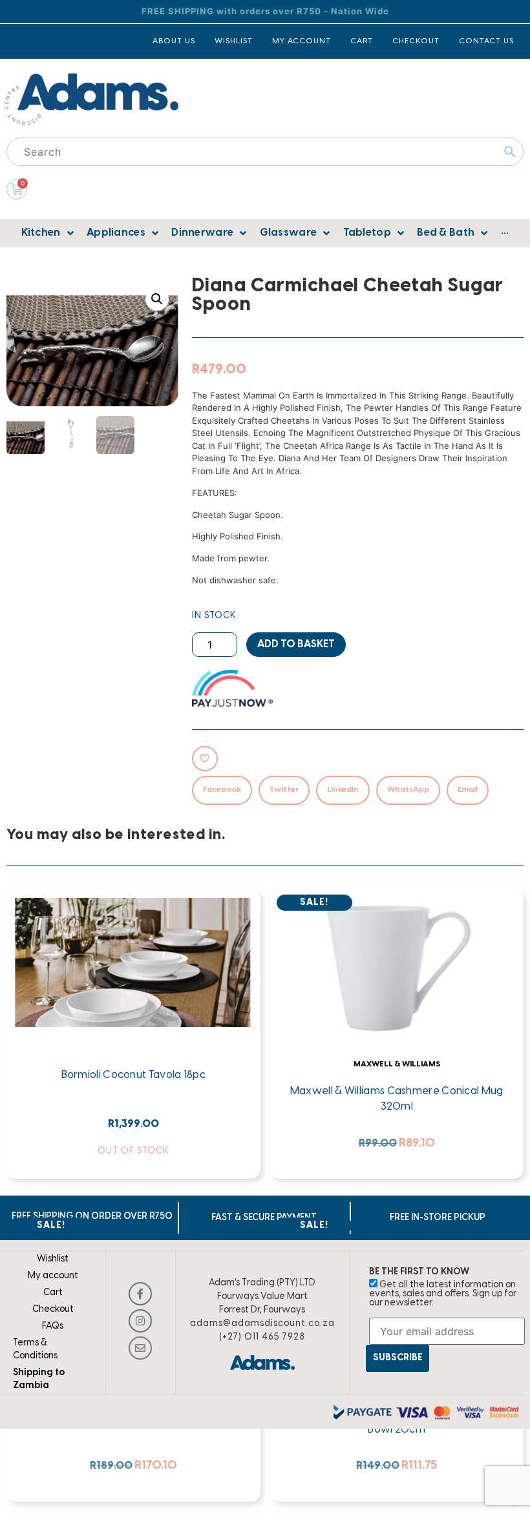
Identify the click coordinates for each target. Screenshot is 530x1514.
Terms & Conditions (35, 1349)
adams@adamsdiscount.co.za (262, 1324)
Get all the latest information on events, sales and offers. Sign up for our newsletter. (442, 1294)
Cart (53, 1293)
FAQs (52, 1326)
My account (53, 1276)
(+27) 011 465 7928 (262, 1337)
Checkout (53, 1309)
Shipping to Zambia (39, 1379)
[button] (157, 299)
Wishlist (53, 1259)
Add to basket (296, 644)
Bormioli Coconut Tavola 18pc (133, 1075)
